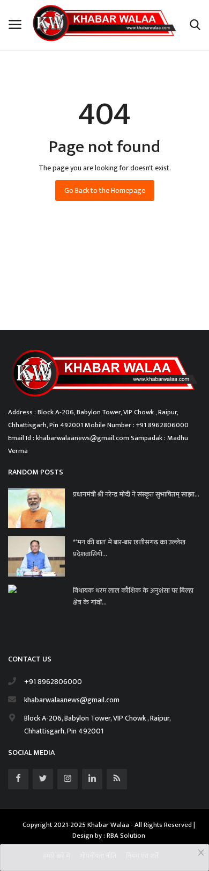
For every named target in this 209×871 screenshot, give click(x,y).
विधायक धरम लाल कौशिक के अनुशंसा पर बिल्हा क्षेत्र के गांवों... (133, 596)
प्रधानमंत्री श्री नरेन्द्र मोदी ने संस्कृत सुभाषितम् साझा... (136, 494)
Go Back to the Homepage (104, 190)
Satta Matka (27, 307)
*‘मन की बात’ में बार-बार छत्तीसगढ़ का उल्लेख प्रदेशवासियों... (129, 548)
